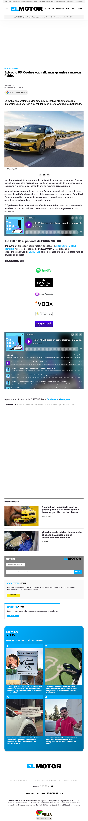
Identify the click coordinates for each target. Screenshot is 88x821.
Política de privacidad (24, 781)
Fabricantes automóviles (34, 405)
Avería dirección (81, 1)
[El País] (47, 9)
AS (33, 640)
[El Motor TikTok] (49, 787)
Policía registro (39, 1)
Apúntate (13, 595)
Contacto (74, 781)
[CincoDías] (60, 9)
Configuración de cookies (40, 781)
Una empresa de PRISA (44, 813)
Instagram (65, 399)
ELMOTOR (10, 640)
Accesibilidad (66, 781)
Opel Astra (61, 405)
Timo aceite (70, 1)
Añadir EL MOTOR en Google (18, 92)
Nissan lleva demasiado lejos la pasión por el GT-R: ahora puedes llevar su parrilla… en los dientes (60, 510)
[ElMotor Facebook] (40, 787)
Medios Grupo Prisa (44, 818)
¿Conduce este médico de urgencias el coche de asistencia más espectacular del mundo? (62, 535)
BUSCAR (12, 616)
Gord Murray (50, 1)
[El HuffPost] (71, 9)
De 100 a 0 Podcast (11, 68)
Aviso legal (13, 781)
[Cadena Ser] (80, 9)
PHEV (68, 405)
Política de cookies (54, 781)
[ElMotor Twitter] (43, 787)
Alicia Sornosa (62, 245)
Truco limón (60, 1)
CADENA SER (39, 640)
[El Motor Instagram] (46, 787)
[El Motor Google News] (52, 787)
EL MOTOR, (34, 251)
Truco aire (15, 1)
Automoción (21, 405)
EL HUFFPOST (20, 640)
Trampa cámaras (26, 1)
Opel (72, 405)
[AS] (53, 9)
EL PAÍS (28, 640)
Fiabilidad (47, 405)
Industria (54, 405)
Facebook (51, 399)
